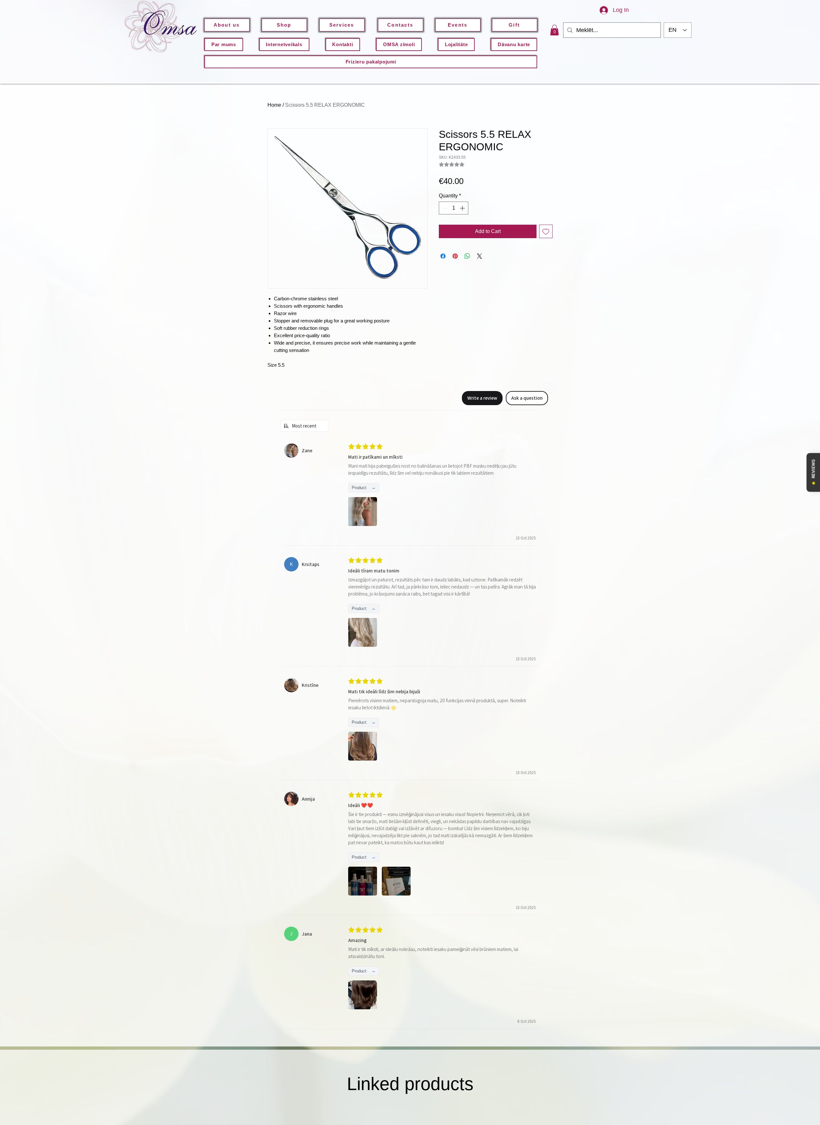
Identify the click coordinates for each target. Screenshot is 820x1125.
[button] (554, 30)
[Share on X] (479, 256)
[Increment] (462, 208)
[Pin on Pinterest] (455, 256)
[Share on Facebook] (443, 256)
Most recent (304, 426)
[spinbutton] (453, 208)
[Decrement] (444, 208)
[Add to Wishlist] (546, 231)
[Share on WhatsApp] (467, 256)
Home (274, 105)
